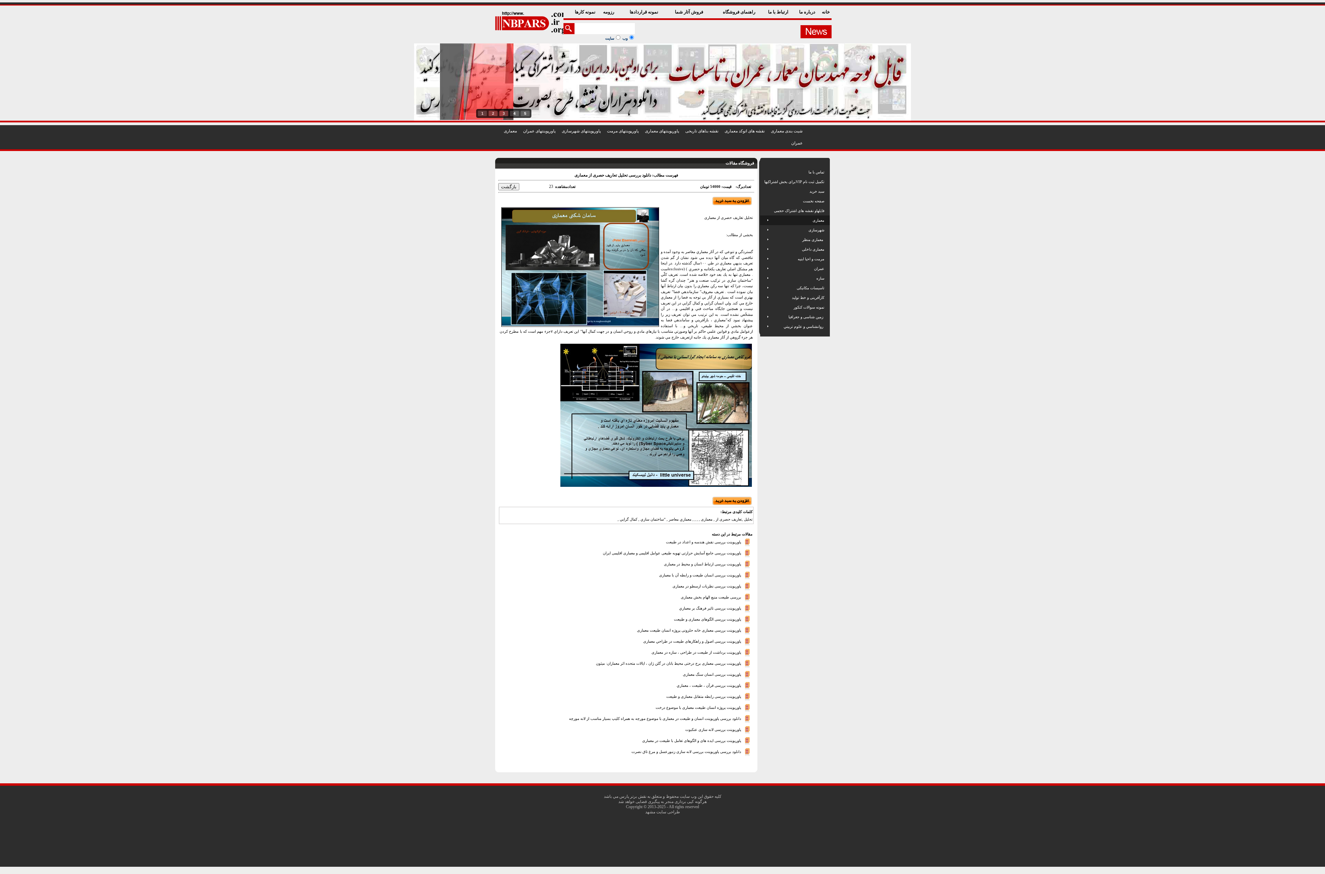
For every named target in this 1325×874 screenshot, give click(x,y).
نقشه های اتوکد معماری (745, 131)
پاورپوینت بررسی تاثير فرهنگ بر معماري (710, 608)
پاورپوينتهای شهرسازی (581, 131)
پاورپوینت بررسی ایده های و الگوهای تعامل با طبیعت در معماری (691, 740)
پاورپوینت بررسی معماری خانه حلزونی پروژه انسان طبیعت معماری (689, 630)
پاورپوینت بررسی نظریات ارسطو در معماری (707, 586)
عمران (797, 143)
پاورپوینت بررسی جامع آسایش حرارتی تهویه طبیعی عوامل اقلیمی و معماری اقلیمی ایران (672, 553)
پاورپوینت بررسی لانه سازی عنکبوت (713, 729)
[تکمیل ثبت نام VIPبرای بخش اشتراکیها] (763, 182)
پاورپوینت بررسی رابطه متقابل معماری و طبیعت (703, 696)
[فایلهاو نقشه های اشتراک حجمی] (764, 211)
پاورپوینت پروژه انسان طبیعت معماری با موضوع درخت (698, 707)
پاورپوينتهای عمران (539, 131)
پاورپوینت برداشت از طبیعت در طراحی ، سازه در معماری (696, 652)
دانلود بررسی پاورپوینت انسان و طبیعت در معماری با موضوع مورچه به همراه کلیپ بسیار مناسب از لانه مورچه (655, 718)
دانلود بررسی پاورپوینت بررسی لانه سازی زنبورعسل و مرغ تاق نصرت (686, 751)
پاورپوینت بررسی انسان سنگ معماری (712, 674)
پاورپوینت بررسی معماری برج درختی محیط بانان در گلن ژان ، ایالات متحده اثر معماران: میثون (668, 663)
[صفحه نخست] (764, 201)
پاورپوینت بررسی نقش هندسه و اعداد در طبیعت (703, 542)
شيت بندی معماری (787, 131)
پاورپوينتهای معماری (662, 131)
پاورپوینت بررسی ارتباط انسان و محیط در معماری (702, 564)
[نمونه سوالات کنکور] (764, 307)
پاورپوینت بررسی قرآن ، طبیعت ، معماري (709, 685)
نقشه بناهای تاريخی (701, 131)
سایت (609, 38)
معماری (510, 131)
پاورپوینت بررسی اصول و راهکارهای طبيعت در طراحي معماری (692, 641)
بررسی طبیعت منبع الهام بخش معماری (711, 597)
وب (625, 38)
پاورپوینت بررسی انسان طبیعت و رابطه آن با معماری (700, 575)
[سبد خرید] (764, 191)
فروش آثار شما (689, 11)
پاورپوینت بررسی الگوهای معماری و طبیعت (707, 619)
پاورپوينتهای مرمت (623, 131)
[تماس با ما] (764, 172)
